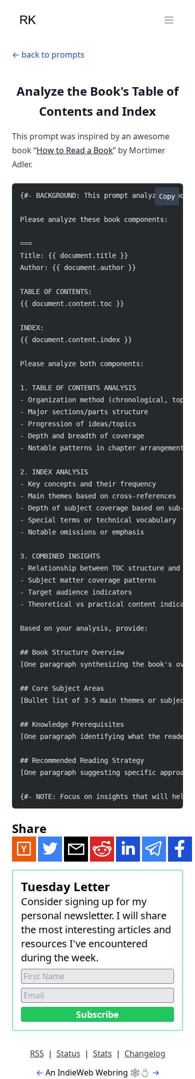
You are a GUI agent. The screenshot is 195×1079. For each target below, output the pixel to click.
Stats (102, 1053)
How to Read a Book (74, 150)
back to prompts (53, 54)
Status (68, 1053)
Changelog (145, 1053)
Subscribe (97, 1014)
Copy (167, 196)
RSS (37, 1053)
